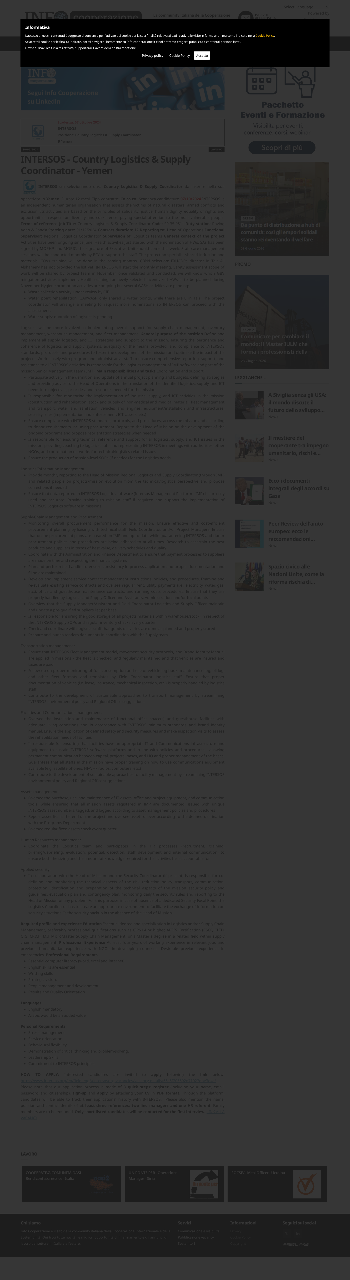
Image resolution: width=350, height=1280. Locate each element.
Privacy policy (152, 55)
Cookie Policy (264, 35)
